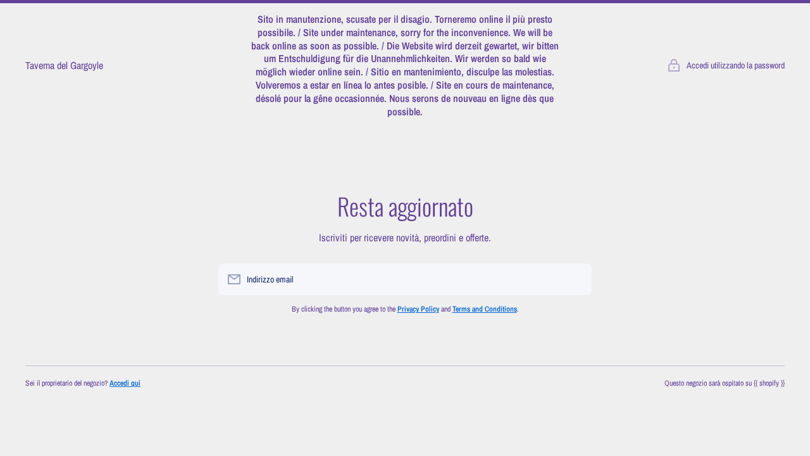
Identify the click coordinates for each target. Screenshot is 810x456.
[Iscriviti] (576, 279)
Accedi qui (124, 383)
